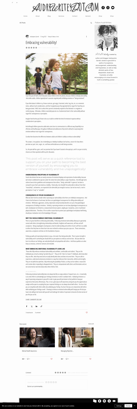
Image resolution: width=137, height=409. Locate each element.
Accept (128, 406)
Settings (119, 406)
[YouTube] (112, 7)
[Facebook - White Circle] (99, 401)
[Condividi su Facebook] (27, 306)
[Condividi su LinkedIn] (36, 306)
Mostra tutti (91, 324)
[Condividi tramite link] (41, 306)
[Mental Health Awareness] (37, 337)
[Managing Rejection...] (76, 337)
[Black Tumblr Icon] (102, 49)
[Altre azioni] (86, 36)
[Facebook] (103, 7)
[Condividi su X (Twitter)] (31, 306)
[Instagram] (108, 7)
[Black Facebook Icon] (107, 49)
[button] (91, 23)
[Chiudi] (134, 405)
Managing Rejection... (67, 351)
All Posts (22, 23)
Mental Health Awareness (29, 351)
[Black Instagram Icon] (112, 49)
